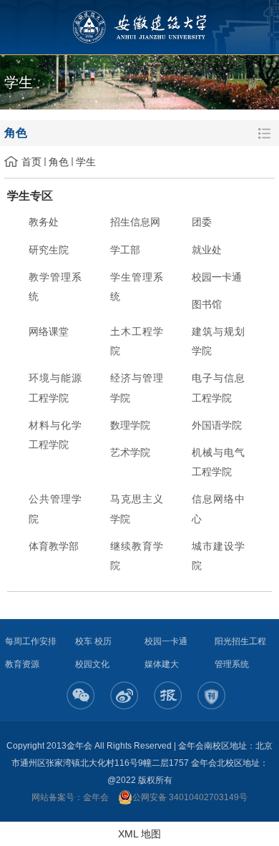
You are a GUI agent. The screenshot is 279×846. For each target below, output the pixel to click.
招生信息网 (135, 222)
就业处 (207, 250)
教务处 (44, 222)
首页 (31, 161)
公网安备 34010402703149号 (190, 797)
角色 (59, 161)
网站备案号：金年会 (70, 797)
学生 (86, 161)
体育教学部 (54, 546)
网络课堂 (49, 331)
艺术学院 (130, 452)
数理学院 (130, 425)
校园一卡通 (217, 277)
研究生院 (49, 250)
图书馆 (207, 304)
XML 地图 (139, 834)
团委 (202, 222)
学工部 (125, 250)
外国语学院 (217, 425)
